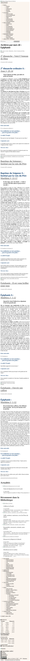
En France (8, 36)
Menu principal (4, 2)
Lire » (21, 511)
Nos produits (6, 558)
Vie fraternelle (9, 26)
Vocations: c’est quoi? (14, 595)
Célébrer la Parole (8, 506)
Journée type (9, 23)
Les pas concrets (12, 597)
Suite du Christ (9, 13)
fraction (22, 155)
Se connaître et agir (10, 576)
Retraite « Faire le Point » (11, 590)
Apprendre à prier (10, 586)
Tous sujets (4, 656)
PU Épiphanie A (4, 356)
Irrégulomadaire (9, 572)
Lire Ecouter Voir (10, 581)
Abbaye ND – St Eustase (8, 39)
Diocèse (8, 10)
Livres (7, 563)
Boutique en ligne (10, 567)
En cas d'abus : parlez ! (7, 651)
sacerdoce (22, 277)
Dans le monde (9, 37)
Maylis (4, 5)
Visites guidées (9, 607)
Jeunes (4, 587)
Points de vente (9, 566)
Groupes (8, 606)
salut (29, 155)
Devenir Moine (9, 20)
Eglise (6, 478)
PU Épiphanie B (4, 451)
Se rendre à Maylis (10, 602)
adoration (3, 478)
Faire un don (9, 612)
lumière (8, 381)
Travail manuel (9, 27)
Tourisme (8, 11)
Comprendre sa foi (10, 574)
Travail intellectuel (10, 28)
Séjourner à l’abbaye (10, 592)
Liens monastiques (10, 21)
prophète (16, 277)
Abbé (7, 17)
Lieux (7, 7)
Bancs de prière (9, 564)
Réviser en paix (9, 591)
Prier (7, 577)
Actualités (8, 32)
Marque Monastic (10, 568)
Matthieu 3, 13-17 (9, 178)
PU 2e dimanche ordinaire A (7, 128)
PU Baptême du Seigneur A (7, 248)
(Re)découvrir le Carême (10, 549)
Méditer (2, 52)
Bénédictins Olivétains (8, 33)
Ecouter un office (10, 583)
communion (9, 155)
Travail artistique (9, 30)
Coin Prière (5, 582)
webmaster (10, 62)
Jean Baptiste (12, 277)
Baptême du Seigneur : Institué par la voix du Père (13, 162)
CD (7, 562)
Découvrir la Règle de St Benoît (12, 539)
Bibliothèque (6, 571)
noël (13, 478)
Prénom (8, 6)
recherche (12, 381)
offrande (15, 478)
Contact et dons (6, 611)
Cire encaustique (9, 561)
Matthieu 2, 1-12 (8, 297)
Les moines (5, 12)
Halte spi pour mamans (11, 610)
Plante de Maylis (9, 559)
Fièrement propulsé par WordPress (12, 659)
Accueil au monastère (8, 601)
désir (2, 381)
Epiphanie (14, 155)
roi (19, 277)
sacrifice (26, 155)
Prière (7, 25)
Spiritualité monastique (11, 578)
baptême (2, 277)
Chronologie (9, 8)
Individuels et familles (11, 605)
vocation (26, 277)
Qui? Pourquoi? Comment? (12, 603)
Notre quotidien (6, 22)
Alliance (4, 155)
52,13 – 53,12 (4, 114)
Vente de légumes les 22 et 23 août (13, 489)
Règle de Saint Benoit (11, 579)
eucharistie (18, 155)
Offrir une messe (9, 613)
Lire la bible (8, 573)
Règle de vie (9, 16)
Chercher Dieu (9, 18)
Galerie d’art (6, 569)
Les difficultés (12, 598)
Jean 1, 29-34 (7, 71)
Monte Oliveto (9, 35)
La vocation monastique (14, 600)
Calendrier (8, 608)
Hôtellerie (8, 31)
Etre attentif (11, 596)
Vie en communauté (10, 15)
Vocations (8, 593)
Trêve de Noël (9, 588)
